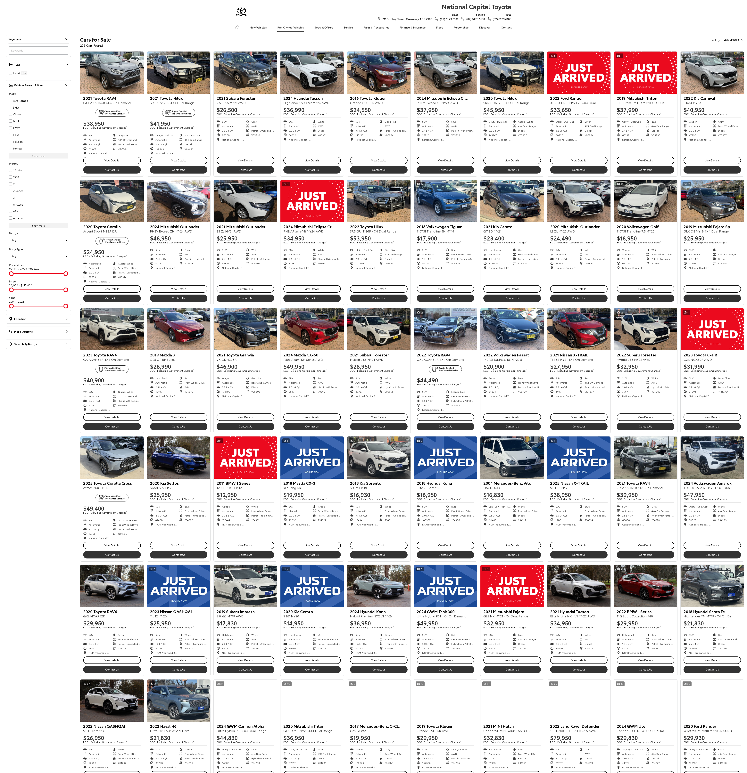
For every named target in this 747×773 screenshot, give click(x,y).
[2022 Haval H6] (179, 700)
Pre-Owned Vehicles (290, 27)
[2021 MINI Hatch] (512, 700)
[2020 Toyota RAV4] (112, 586)
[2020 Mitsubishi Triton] (312, 700)
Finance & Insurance (413, 27)
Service (348, 27)
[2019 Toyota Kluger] (445, 700)
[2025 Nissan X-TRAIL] (579, 457)
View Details (111, 160)
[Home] (237, 27)
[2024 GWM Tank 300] (445, 586)
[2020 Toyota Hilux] (512, 73)
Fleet (439, 27)
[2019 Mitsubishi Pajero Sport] (712, 201)
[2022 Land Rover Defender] (579, 700)
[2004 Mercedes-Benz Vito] (512, 457)
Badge (13, 233)
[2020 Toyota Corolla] (112, 201)
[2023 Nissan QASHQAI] (179, 586)
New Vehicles (258, 27)
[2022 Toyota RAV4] (445, 329)
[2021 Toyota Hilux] (179, 73)
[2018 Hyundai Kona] (445, 457)
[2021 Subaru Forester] (245, 73)
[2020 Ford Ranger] (712, 700)
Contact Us (112, 169)
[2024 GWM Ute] (645, 700)
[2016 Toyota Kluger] (379, 73)
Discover (484, 27)
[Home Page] (241, 11)
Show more (38, 156)
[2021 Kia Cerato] (512, 201)
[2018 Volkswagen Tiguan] (445, 201)
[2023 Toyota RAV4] (112, 329)
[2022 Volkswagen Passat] (512, 329)
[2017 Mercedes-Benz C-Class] (379, 700)
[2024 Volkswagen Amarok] (712, 457)
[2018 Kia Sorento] (379, 457)
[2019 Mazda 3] (179, 329)
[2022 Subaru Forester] (645, 329)
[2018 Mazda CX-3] (312, 457)
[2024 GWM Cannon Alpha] (245, 700)
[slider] (11, 273)
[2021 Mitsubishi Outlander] (245, 201)
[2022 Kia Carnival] (712, 73)
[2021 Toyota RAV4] (112, 73)
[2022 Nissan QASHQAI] (112, 700)
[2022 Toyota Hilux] (379, 201)
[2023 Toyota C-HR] (712, 329)
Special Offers (323, 27)
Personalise (461, 27)
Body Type (16, 249)
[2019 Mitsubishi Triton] (645, 73)
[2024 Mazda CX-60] (312, 329)
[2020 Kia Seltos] (179, 457)
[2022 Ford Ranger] (579, 73)
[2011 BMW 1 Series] (245, 457)
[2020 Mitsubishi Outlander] (579, 201)
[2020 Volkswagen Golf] (645, 201)
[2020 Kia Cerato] (312, 586)
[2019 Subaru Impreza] (245, 586)
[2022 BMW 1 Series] (645, 586)
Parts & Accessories (376, 27)
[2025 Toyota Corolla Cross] (112, 457)
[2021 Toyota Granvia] (245, 329)
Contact (506, 27)
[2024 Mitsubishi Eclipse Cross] (445, 73)
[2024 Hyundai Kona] (379, 586)
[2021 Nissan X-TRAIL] (579, 329)
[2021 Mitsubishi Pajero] (512, 586)
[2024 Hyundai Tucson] (312, 73)
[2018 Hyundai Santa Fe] (712, 586)
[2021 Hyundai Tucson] (579, 586)
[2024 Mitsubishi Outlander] (179, 201)
